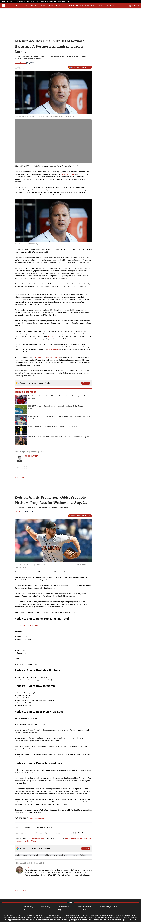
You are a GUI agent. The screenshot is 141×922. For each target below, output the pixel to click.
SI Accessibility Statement (108, 907)
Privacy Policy (28, 907)
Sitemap (26, 910)
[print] (27, 467)
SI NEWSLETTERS (23, 1)
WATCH (102, 6)
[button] (69, 5)
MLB (36, 6)
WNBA (50, 6)
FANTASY (59, 6)
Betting (23, 890)
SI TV (109, 6)
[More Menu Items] (113, 5)
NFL (17, 6)
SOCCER (24, 6)
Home (17, 477)
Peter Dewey (19, 511)
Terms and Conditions (85, 907)
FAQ (59, 910)
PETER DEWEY (29, 867)
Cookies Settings (83, 910)
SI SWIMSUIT (11, 1)
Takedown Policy (63, 907)
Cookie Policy (45, 907)
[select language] (131, 6)
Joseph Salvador (20, 63)
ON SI (3, 1)
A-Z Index (44, 910)
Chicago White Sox (68, 174)
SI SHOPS (52, 1)
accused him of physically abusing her (46, 357)
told (53, 349)
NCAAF (43, 6)
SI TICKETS (34, 1)
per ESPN (51, 336)
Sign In (136, 5)
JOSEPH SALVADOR (31, 456)
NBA (31, 6)
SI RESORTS (44, 1)
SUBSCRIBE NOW (63, 1)
